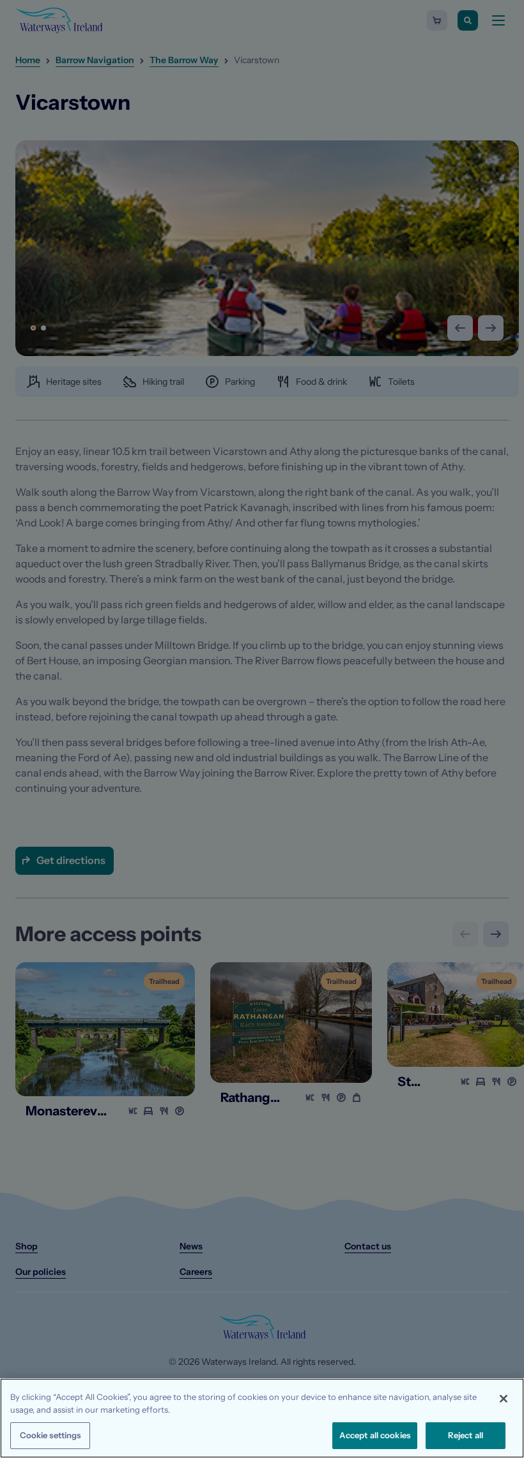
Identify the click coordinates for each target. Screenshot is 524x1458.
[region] (262, 1418)
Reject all (465, 1435)
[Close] (503, 1399)
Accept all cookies (374, 1435)
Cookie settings (50, 1435)
